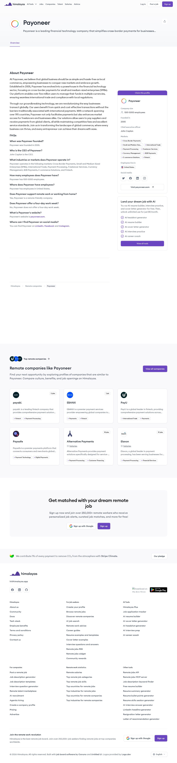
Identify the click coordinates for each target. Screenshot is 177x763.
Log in (143, 4)
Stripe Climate (109, 556)
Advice (77, 4)
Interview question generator (24, 686)
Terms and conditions (20, 630)
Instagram (64, 226)
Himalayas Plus (130, 607)
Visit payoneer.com (140, 187)
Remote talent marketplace (23, 691)
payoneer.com (38, 216)
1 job (107, 393)
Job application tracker (134, 611)
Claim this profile (142, 93)
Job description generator (23, 677)
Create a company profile (22, 705)
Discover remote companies (80, 616)
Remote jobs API (131, 672)
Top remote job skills (76, 681)
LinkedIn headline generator (137, 709)
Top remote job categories (79, 677)
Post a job (154, 4)
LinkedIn (39, 226)
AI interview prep (131, 630)
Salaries (68, 4)
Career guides (73, 630)
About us (14, 607)
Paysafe (18, 441)
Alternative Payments (80, 441)
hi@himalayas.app (19, 581)
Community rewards (76, 658)
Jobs (41, 4)
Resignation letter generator (137, 714)
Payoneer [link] (51, 286)
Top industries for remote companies (84, 700)
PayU (124, 402)
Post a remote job (18, 672)
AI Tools (30, 4)
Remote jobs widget (76, 653)
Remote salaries (74, 672)
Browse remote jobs (76, 611)
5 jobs (53, 393)
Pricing (13, 709)
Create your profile (75, 607)
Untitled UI (96, 754)
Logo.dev (126, 754)
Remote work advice (76, 625)
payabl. (17, 402)
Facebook (49, 226)
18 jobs (106, 432)
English (159, 754)
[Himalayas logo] (14, 4)
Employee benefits (19, 625)
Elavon (125, 441)
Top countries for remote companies (84, 695)
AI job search (72, 621)
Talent (60, 4)
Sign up (167, 4)
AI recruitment (17, 695)
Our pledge (159, 556)
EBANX (71, 402)
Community (15, 611)
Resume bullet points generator (138, 695)
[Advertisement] (59, 61)
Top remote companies (35, 359)
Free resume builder (132, 686)
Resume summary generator (137, 691)
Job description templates (23, 681)
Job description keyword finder (138, 681)
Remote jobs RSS (74, 649)
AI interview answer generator (138, 705)
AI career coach (131, 635)
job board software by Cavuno (71, 754)
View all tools (142, 243)
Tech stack (15, 621)
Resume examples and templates (82, 635)
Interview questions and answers (82, 644)
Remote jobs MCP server (135, 677)
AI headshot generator (134, 625)
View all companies (155, 369)
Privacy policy (16, 635)
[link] (15, 286)
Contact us (15, 639)
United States (129, 167)
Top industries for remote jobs (81, 691)
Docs (12, 616)
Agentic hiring (17, 700)
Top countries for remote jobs (80, 686)
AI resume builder (131, 616)
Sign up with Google (83, 526)
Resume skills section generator (138, 700)
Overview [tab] (14, 42)
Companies (50, 4)
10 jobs (160, 432)
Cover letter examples (77, 639)
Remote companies (33, 286)
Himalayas (15, 286)
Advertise (14, 714)
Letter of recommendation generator (141, 719)
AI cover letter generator (135, 621)
